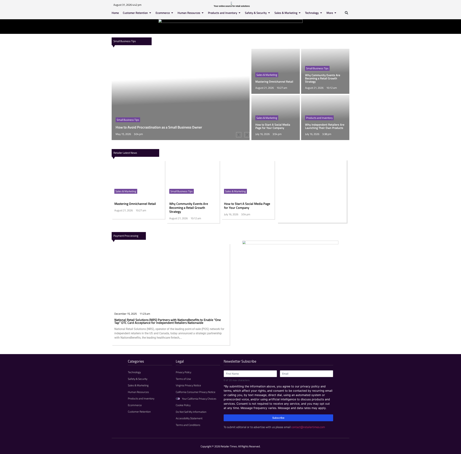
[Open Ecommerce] (172, 13)
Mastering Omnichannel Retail (274, 81)
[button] (346, 13)
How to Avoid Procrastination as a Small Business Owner (159, 127)
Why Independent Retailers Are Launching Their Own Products (324, 126)
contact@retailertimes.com (308, 427)
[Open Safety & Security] (269, 13)
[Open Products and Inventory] (239, 13)
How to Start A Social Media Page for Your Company (272, 126)
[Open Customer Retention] (150, 13)
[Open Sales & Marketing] (299, 13)
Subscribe (278, 417)
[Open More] (335, 13)
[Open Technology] (321, 13)
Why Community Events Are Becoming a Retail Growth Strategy (322, 78)
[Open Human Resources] (202, 13)
